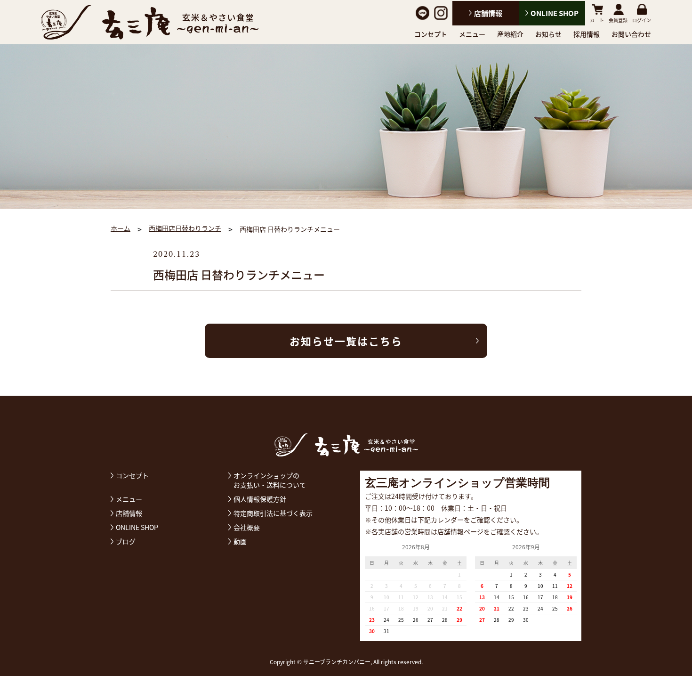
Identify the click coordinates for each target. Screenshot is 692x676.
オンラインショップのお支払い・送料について (269, 480)
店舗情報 (488, 13)
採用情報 (586, 34)
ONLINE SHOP (555, 13)
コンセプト (430, 34)
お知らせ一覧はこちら (346, 341)
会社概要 (246, 527)
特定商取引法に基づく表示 (273, 513)
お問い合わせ (631, 34)
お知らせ (548, 34)
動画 (240, 541)
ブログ (126, 541)
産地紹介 (510, 34)
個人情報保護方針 (259, 499)
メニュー (472, 34)
